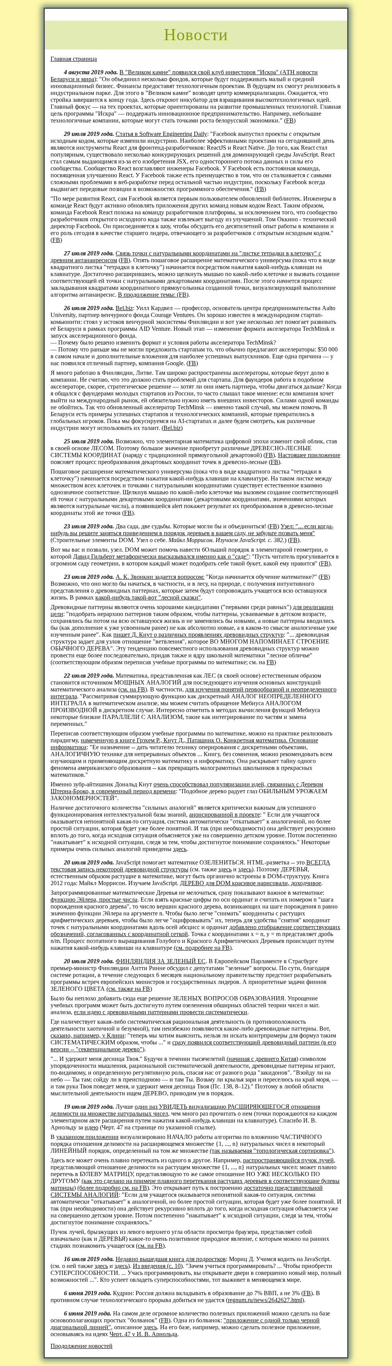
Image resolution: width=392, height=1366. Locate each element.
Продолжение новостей (82, 1346)
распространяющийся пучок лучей (288, 1160)
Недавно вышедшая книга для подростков (171, 1259)
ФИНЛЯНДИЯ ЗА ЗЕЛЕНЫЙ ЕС (161, 961)
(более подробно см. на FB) (113, 1188)
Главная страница (74, 59)
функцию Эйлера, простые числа (94, 899)
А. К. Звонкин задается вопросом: (160, 577)
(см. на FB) (132, 689)
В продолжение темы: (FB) (153, 294)
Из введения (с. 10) (158, 1266)
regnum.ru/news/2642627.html (265, 1300)
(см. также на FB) (129, 988)
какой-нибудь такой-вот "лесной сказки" (148, 597)
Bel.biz (124, 308)
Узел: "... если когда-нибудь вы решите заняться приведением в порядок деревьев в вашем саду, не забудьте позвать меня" (192, 529)
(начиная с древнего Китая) (262, 1059)
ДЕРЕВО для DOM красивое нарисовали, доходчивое (250, 883)
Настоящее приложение (309, 455)
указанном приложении (87, 1137)
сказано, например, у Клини (87, 1035)
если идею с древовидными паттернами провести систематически (160, 1012)
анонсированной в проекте (224, 814)
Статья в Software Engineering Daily (161, 134)
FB (290, 120)
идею (91, 1127)
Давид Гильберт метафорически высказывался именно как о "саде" (161, 556)
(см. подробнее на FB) (203, 947)
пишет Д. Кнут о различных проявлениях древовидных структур (198, 634)
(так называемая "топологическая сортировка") (271, 1150)
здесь (179, 849)
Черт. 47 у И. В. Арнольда (143, 1334)
